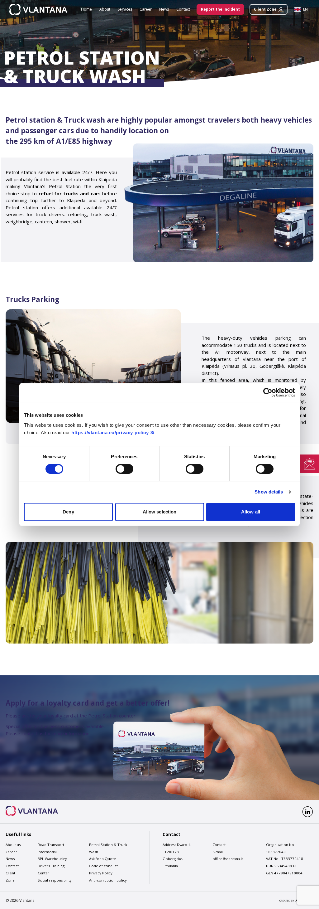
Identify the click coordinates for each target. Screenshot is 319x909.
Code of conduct (103, 866)
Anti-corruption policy (108, 880)
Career (146, 9)
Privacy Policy (100, 873)
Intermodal (47, 851)
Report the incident (220, 9)
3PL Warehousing (52, 859)
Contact (183, 9)
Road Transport (51, 844)
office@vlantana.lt (227, 859)
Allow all (250, 511)
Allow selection (160, 511)
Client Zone (265, 9)
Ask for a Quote (102, 859)
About (104, 9)
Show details (269, 491)
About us (13, 844)
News (164, 9)
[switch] (124, 469)
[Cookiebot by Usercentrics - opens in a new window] (267, 392)
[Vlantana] (32, 811)
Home (86, 9)
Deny (68, 511)
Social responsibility (55, 880)
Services (125, 9)
